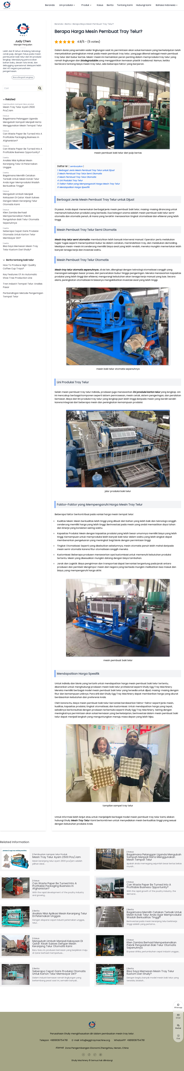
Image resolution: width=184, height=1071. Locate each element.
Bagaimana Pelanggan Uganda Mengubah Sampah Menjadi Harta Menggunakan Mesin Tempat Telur (22, 122)
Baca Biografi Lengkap (23, 77)
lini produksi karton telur (146, 392)
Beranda (50, 5)
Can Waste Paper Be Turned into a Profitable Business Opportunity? (22, 150)
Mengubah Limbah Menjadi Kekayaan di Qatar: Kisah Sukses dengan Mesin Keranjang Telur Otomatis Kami (21, 199)
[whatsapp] (100, 1054)
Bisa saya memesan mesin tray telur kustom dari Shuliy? (20, 247)
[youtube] (83, 1054)
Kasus (100, 5)
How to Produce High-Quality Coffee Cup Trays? (19, 266)
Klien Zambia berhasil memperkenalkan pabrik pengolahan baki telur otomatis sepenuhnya (21, 218)
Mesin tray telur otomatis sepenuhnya (76, 269)
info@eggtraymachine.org (95, 1040)
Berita (110, 5)
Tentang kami (125, 5)
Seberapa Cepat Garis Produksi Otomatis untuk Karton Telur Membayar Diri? (20, 234)
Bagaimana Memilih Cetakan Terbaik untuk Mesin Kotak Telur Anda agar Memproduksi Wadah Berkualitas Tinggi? (21, 180)
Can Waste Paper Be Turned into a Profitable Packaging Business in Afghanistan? (22, 137)
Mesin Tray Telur (80, 820)
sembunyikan (76, 166)
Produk (85, 5)
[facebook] (89, 1054)
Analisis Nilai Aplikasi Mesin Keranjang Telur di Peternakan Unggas (20, 164)
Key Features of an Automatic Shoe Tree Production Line (20, 276)
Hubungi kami (143, 5)
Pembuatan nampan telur (15, 104)
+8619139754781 (59, 1040)
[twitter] (94, 1054)
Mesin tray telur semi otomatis (72, 239)
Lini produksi (66, 5)
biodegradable (89, 60)
